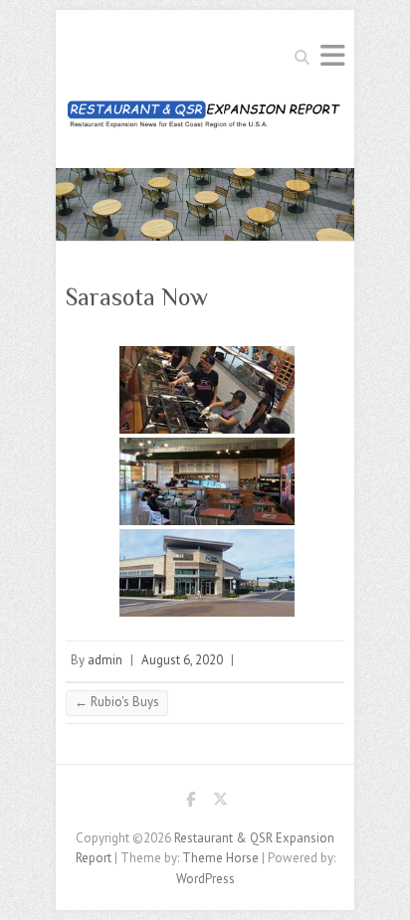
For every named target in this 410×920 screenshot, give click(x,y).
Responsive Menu (332, 55)
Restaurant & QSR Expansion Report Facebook (190, 803)
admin (105, 659)
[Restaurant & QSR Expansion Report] (205, 119)
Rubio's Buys (117, 701)
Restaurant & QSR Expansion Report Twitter (220, 803)
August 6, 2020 (182, 659)
